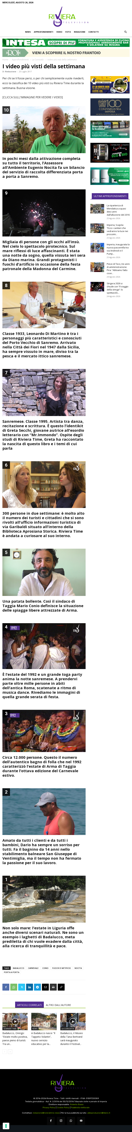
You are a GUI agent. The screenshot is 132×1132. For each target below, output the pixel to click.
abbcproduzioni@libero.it (98, 1113)
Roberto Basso (77, 1104)
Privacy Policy (49, 1107)
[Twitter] (21, 987)
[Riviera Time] (66, 17)
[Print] (53, 987)
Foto (68, 32)
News (28, 32)
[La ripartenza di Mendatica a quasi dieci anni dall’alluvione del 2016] (97, 209)
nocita (78, 968)
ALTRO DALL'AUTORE (58, 1005)
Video (59, 32)
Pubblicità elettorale (80, 1107)
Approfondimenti (43, 32)
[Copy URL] (61, 987)
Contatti (93, 32)
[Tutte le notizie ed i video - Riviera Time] (66, 1083)
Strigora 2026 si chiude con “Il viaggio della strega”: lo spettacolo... (117, 288)
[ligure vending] (110, 152)
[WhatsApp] (13, 987)
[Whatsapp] (71, 1121)
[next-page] (10, 1052)
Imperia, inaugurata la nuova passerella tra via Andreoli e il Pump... (118, 249)
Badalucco (18, 968)
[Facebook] (5, 987)
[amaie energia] (110, 129)
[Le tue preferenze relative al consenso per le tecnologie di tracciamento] (6, 1126)
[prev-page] (4, 1052)
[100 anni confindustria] (110, 107)
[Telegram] (37, 987)
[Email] (45, 987)
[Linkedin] (29, 987)
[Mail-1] (81, 1121)
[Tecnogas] (110, 176)
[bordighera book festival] (110, 84)
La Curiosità (37, 59)
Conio (45, 968)
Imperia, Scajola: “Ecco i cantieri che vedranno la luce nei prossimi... (117, 229)
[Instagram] (61, 1121)
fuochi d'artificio (61, 968)
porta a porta (11, 972)
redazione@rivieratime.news (46, 1113)
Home (5, 59)
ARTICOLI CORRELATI (29, 1005)
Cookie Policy (63, 1107)
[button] (125, 32)
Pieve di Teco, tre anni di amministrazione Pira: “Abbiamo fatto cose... (118, 268)
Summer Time (9, 1028)
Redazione (79, 32)
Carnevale (33, 968)
